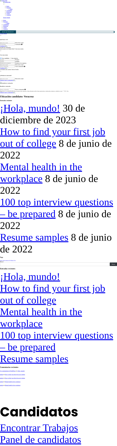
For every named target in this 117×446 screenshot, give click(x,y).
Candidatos (9, 10)
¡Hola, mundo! (30, 108)
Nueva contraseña (19, 89)
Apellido (17, 61)
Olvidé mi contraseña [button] (5, 47)
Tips (15, 260)
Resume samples (34, 237)
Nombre (17, 59)
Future (4, 260)
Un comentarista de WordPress (7, 371)
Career (1, 260)
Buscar (2, 261)
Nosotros (8, 7)
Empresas (8, 12)
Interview (7, 260)
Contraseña (18, 44)
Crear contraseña (19, 66)
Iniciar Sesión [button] (6, 17)
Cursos (8, 13)
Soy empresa (14, 58)
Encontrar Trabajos (39, 427)
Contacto (8, 15)
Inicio (7, 6)
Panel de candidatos (40, 439)
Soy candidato (5, 58)
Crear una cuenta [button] (19, 49)
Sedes (11, 9)
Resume (12, 260)
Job (10, 260)
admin (1, 374)
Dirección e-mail (19, 42)
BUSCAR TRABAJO (8, 32)
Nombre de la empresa (20, 63)
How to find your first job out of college (15, 374)
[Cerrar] (0, 35)
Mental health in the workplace (12, 381)
